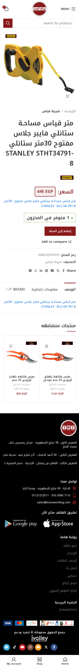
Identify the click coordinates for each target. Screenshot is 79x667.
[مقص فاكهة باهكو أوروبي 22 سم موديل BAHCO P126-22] (57, 357)
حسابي (72, 576)
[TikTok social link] (14, 647)
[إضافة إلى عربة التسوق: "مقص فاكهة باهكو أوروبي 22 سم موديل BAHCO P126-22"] (47, 346)
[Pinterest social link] (46, 271)
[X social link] (58, 271)
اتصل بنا (71, 568)
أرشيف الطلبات (67, 561)
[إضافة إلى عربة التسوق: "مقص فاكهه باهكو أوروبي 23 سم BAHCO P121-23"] (11, 346)
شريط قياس (51, 111)
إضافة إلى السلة (60, 231)
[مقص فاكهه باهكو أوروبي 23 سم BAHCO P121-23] (21, 357)
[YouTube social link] (22, 647)
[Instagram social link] (30, 647)
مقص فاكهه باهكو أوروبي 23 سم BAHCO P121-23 (22, 380)
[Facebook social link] (63, 271)
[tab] (70, 289)
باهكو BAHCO (57, 389)
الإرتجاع (72, 553)
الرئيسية (70, 111)
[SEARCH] (8, 23)
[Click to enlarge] (67, 96)
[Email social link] (52, 271)
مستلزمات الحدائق (57, 384)
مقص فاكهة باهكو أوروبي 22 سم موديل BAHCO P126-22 (57, 380)
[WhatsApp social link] (35, 271)
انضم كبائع (69, 583)
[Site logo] (39, 9)
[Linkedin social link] (41, 271)
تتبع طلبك (70, 546)
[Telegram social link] (30, 271)
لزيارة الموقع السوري (63, 591)
